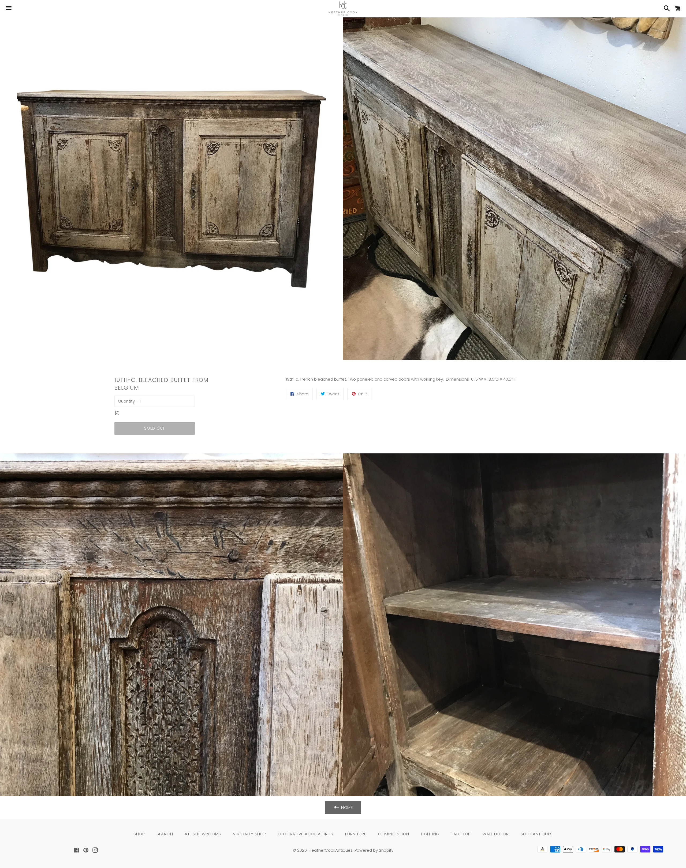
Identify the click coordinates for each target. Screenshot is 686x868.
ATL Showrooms (203, 834)
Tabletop (461, 834)
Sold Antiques (537, 834)
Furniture (355, 834)
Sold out (154, 428)
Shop (139, 834)
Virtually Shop (249, 834)
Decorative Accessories (306, 834)
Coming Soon (393, 834)
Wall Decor (495, 834)
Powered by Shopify (374, 850)
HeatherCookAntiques (331, 850)
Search (164, 834)
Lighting (430, 834)
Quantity (126, 401)
